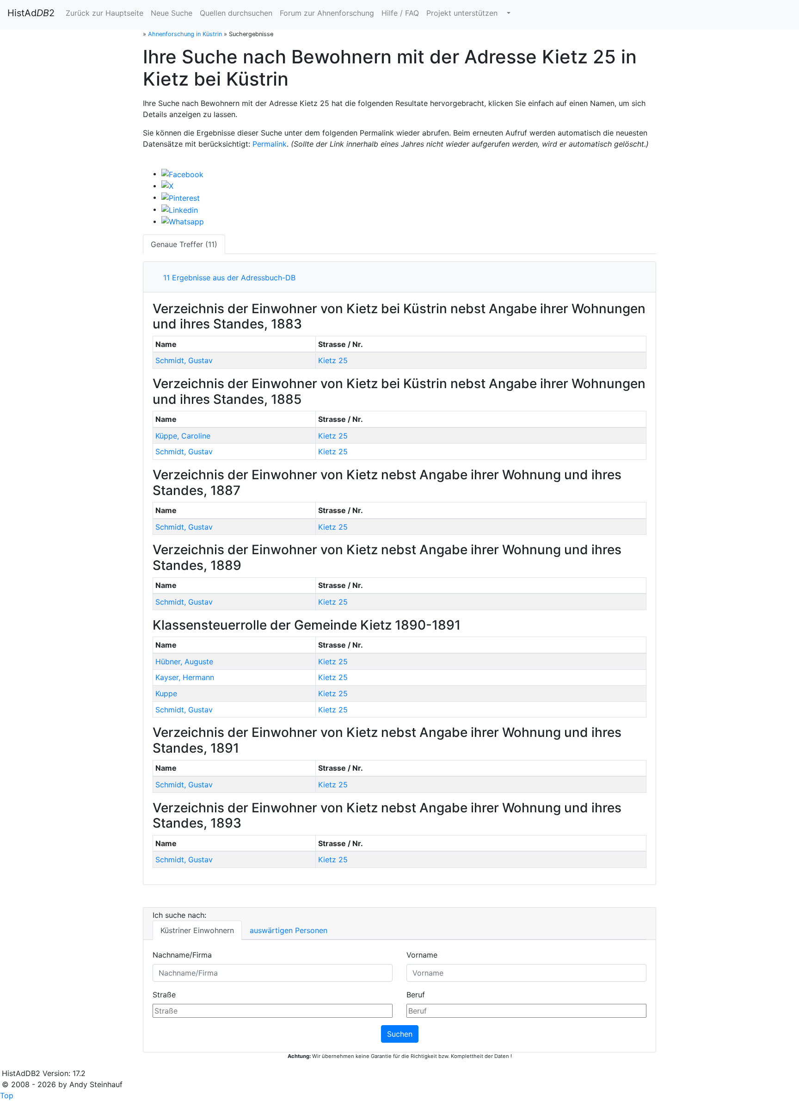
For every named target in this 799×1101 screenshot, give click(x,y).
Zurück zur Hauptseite (104, 13)
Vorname (421, 954)
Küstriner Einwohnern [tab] (197, 930)
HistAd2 (31, 13)
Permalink (269, 143)
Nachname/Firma (182, 954)
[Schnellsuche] (507, 13)
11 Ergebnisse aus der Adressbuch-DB (227, 277)
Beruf (415, 994)
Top (6, 1095)
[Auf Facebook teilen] (182, 173)
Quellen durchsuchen (236, 13)
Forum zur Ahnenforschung (327, 13)
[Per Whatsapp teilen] (182, 221)
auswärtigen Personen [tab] (288, 930)
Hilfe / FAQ (400, 13)
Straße (164, 994)
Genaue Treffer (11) (184, 244)
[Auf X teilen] (167, 185)
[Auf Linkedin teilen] (179, 209)
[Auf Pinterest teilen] (180, 197)
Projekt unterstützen (462, 13)
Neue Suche (171, 13)
